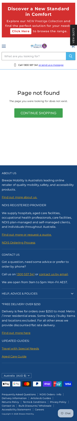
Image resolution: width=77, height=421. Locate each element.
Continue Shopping (38, 113)
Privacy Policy (58, 401)
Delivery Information (14, 398)
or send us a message (51, 65)
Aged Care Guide (14, 356)
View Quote (73, 35)
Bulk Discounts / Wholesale (35, 405)
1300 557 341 (25, 274)
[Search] (70, 56)
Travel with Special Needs (20, 348)
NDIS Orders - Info (50, 394)
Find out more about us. (19, 197)
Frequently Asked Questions (19, 394)
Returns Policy (10, 401)
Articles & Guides (41, 398)
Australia (15, 375)
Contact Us (8, 405)
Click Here (21, 31)
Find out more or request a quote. (27, 234)
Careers (39, 409)
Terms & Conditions (34, 401)
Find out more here (16, 333)
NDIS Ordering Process (18, 242)
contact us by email (53, 274)
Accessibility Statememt (16, 409)
